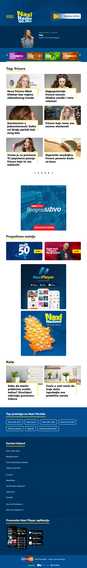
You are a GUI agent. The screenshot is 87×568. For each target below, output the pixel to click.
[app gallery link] (35, 543)
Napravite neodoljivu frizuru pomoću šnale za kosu (59, 158)
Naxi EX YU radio (67, 422)
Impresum (10, 492)
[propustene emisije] (24, 251)
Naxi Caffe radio (48, 422)
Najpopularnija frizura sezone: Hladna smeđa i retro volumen (59, 96)
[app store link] (35, 538)
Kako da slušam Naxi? (48, 428)
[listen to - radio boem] (27, 56)
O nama (9, 475)
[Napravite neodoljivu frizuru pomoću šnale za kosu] (62, 147)
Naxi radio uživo (14, 422)
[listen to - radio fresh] (44, 56)
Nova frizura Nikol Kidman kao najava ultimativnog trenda (20, 94)
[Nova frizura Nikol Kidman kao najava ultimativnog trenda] (24, 83)
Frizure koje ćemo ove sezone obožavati (59, 124)
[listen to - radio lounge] (62, 56)
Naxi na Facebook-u (14, 504)
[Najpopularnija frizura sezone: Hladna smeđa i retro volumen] (62, 83)
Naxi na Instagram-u (15, 510)
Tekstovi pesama (15, 428)
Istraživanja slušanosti (15, 486)
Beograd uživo (12, 456)
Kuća (10, 362)
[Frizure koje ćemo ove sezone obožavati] (62, 115)
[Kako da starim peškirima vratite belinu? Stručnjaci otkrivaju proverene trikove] (24, 375)
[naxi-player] (43, 287)
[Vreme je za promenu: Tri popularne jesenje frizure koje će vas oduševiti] (24, 147)
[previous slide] (7, 54)
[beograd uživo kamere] (43, 208)
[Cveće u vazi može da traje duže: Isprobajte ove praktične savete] (62, 375)
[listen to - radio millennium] (9, 56)
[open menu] (10, 16)
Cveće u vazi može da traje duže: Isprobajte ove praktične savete (60, 390)
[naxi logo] (25, 16)
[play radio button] (66, 16)
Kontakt (9, 497)
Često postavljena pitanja (17, 462)
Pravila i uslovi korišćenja (57, 559)
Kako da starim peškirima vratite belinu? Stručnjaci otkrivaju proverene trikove (21, 392)
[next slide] (79, 54)
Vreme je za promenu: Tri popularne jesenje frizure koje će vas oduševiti (21, 159)
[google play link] (35, 532)
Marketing (10, 480)
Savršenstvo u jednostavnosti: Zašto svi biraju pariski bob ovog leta (21, 128)
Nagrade (30, 428)
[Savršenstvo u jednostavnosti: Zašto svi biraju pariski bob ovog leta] (24, 115)
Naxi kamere (31, 422)
